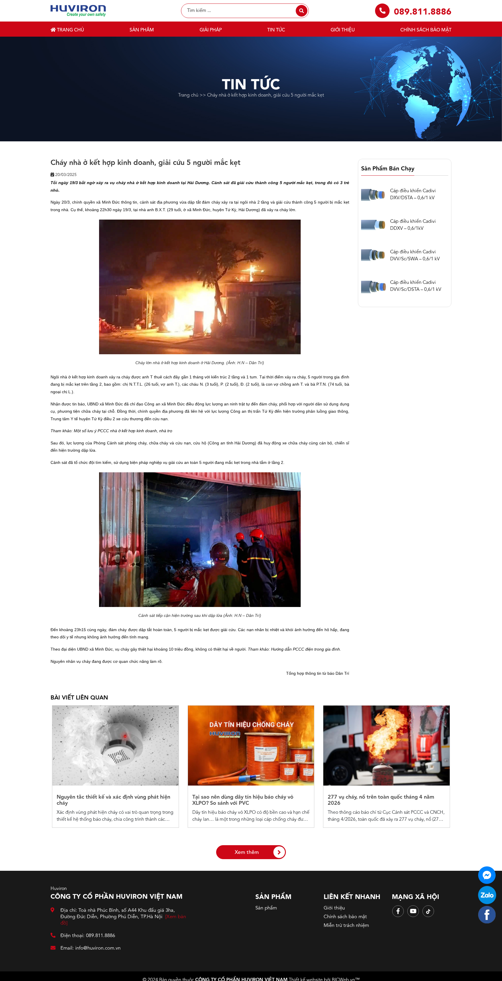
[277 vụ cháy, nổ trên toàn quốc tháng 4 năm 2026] (386, 746)
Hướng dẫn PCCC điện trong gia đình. (306, 649)
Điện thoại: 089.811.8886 (87, 935)
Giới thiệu (343, 30)
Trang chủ (70, 30)
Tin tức (276, 30)
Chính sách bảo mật (425, 30)
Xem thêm (247, 852)
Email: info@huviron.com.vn (90, 948)
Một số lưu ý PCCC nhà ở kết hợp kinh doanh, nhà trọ (123, 430)
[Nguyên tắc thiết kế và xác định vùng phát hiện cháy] (115, 746)
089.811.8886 (422, 12)
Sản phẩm (142, 30)
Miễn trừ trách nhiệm (346, 925)
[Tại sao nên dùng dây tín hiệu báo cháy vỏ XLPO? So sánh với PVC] (251, 746)
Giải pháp (211, 30)
